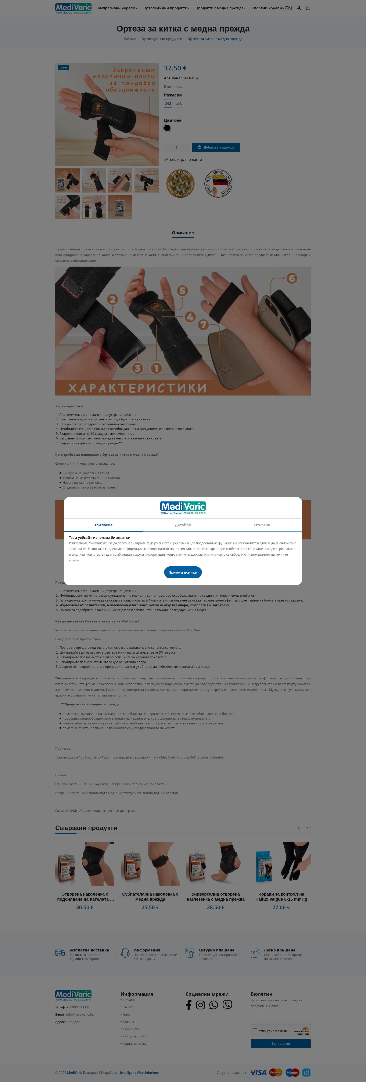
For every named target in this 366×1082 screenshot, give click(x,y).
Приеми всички (183, 572)
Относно (262, 524)
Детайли (183, 524)
